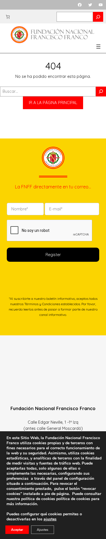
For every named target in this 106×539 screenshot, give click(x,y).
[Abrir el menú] (98, 46)
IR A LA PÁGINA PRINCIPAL (53, 102)
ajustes (50, 519)
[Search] (98, 17)
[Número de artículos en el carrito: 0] (8, 17)
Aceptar (17, 529)
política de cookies (73, 498)
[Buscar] (101, 91)
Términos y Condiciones (42, 304)
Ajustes (42, 529)
